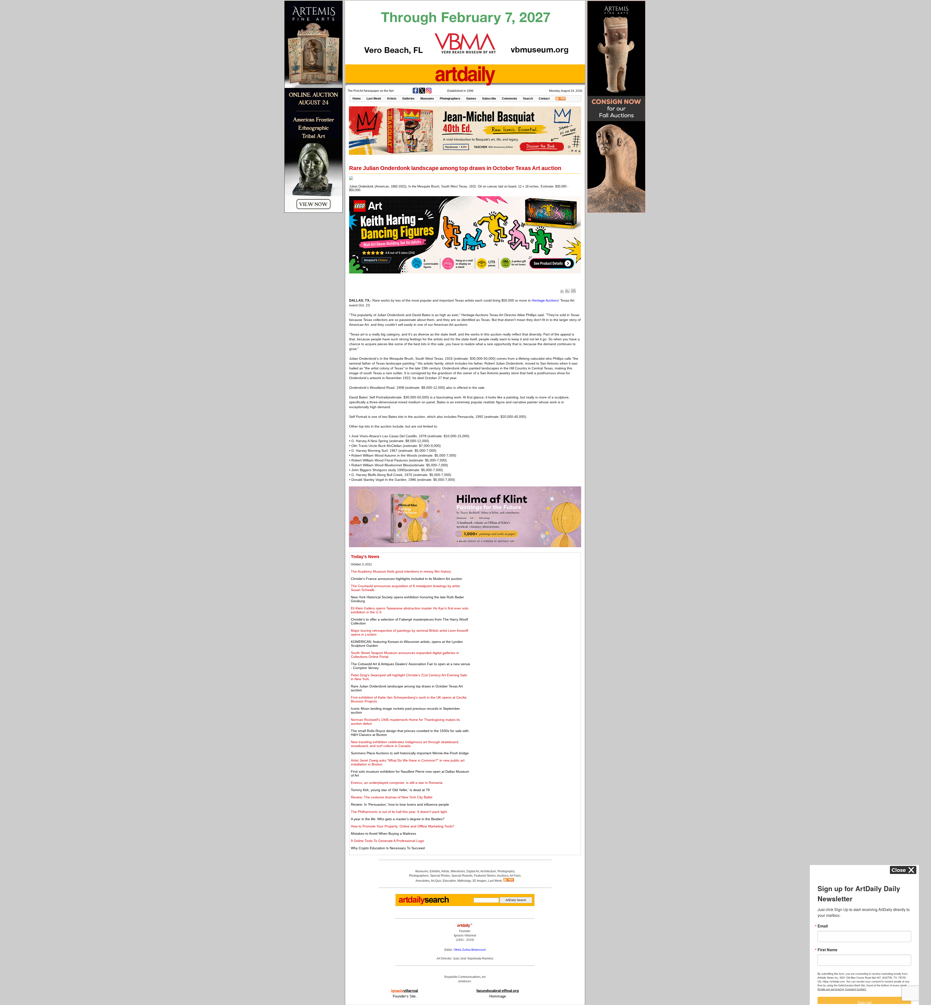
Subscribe (489, 98)
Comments (509, 98)
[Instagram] (429, 92)
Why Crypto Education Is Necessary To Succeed (388, 848)
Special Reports (462, 875)
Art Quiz (436, 880)
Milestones (458, 871)
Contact (544, 98)
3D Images (479, 880)
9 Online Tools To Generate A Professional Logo (387, 841)
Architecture (488, 871)
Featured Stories (485, 875)
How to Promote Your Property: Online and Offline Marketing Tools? (402, 826)
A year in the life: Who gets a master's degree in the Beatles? (397, 819)
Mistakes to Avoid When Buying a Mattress (383, 833)
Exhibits (435, 871)
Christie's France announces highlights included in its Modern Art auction (406, 579)
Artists (391, 98)
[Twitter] (422, 92)
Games (471, 98)
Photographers (450, 98)
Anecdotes (423, 880)
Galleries (408, 98)
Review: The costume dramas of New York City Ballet (391, 797)
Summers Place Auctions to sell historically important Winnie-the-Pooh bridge (410, 753)
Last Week (374, 98)
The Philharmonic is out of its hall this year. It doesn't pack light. (399, 812)
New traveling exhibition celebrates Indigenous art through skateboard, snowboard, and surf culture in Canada (405, 744)
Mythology (464, 880)
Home (357, 98)
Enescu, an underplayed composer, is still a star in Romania (396, 783)
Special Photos (440, 875)
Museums (427, 98)
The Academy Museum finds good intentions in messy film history (401, 571)
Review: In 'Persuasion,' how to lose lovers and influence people (400, 804)
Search (528, 98)
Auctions (502, 875)
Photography (506, 871)
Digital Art (472, 871)
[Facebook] (415, 92)
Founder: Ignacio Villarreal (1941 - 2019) (465, 935)
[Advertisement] (525, 588)
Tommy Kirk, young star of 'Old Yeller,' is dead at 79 (390, 790)
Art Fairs (515, 875)
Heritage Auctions (545, 300)
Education (449, 880)
